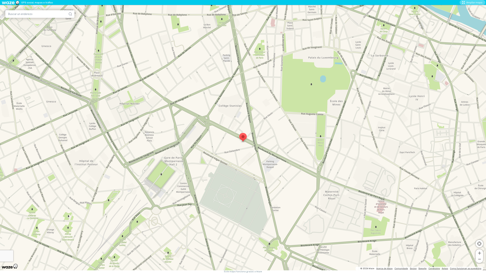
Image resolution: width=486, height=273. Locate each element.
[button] (479, 252)
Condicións (434, 268)
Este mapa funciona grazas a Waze (243, 271)
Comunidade (401, 268)
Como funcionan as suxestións (465, 268)
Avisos (445, 268)
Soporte (422, 268)
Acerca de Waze (384, 268)
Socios (413, 268)
